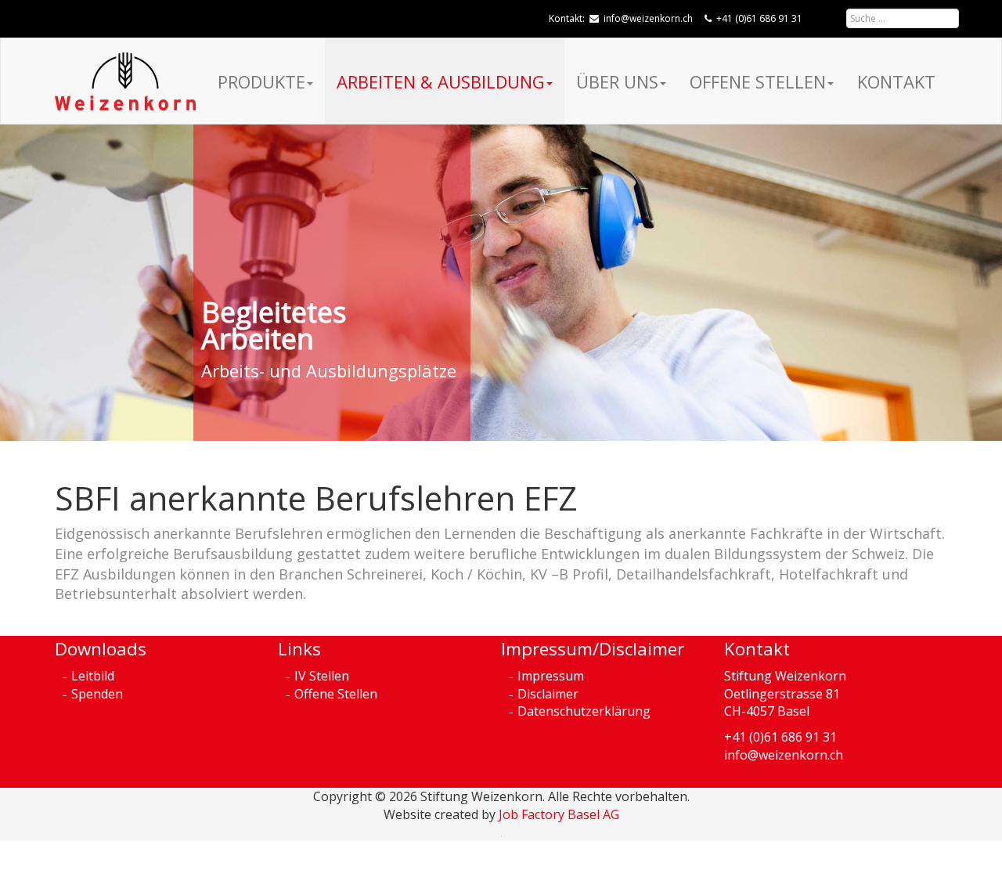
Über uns (617, 81)
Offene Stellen (758, 81)
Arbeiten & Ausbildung (441, 81)
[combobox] (902, 18)
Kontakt (896, 81)
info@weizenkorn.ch (648, 18)
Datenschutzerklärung (584, 711)
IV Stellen (321, 675)
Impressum (550, 675)
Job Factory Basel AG (559, 814)
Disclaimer (547, 693)
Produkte (261, 81)
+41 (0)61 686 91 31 (759, 18)
